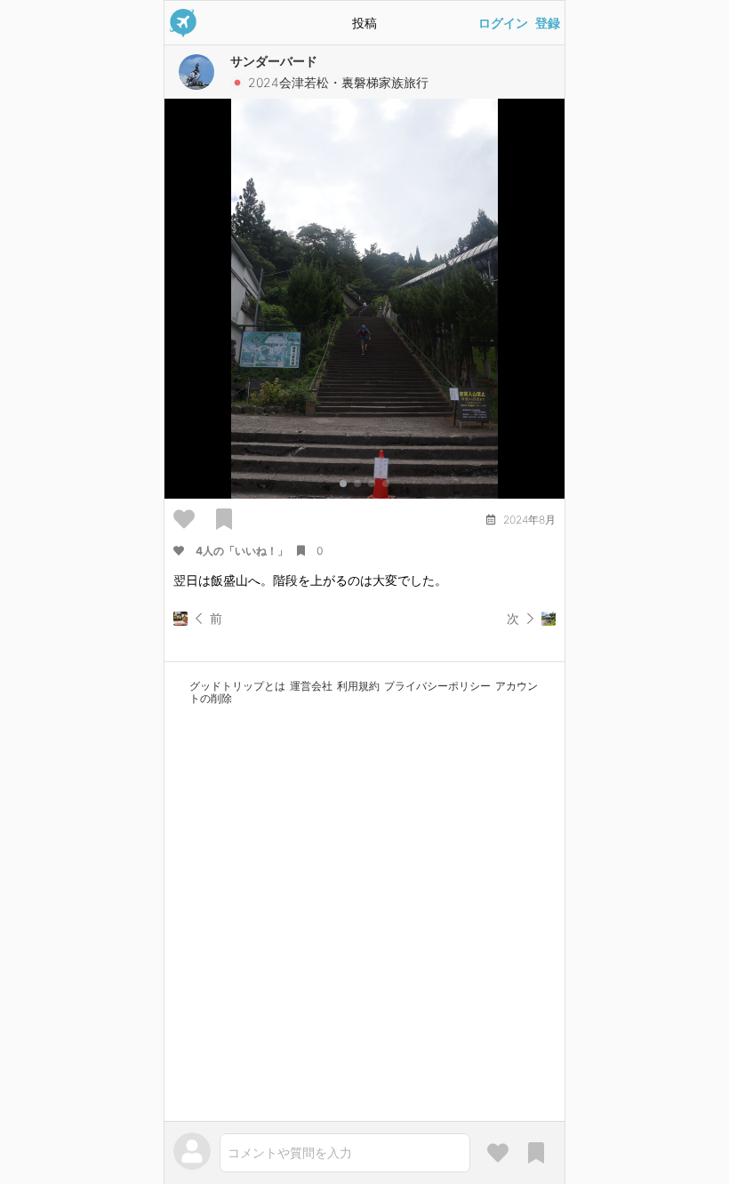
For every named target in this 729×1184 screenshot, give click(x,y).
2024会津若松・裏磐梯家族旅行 (338, 82)
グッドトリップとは (237, 685)
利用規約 (358, 685)
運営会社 (311, 685)
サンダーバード (273, 60)
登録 (547, 23)
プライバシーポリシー (437, 685)
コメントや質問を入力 (290, 1152)
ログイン (503, 23)
